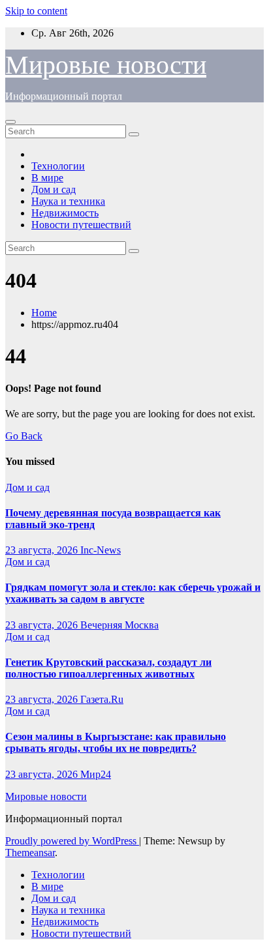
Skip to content (36, 10)
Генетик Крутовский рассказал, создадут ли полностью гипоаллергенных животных (108, 668)
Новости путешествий (81, 224)
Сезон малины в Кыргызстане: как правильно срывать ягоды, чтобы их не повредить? (115, 742)
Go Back (23, 435)
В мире (47, 177)
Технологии (58, 165)
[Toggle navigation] (10, 122)
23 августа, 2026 (42, 550)
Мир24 (95, 774)
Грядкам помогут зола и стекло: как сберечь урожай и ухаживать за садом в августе (133, 593)
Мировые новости (105, 65)
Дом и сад (53, 189)
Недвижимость (65, 212)
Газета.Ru (101, 699)
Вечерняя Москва (119, 625)
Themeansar (30, 852)
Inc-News (100, 550)
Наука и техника (68, 201)
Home (44, 312)
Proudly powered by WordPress (72, 840)
